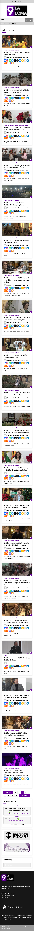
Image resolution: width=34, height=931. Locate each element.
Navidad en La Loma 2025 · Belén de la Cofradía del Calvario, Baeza (17, 394)
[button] (27, 20)
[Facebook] (5, 60)
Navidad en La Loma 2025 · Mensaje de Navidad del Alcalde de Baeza (16, 544)
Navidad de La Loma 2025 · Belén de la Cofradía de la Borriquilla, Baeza (17, 319)
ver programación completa (17, 824)
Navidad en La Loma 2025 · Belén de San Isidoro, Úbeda (16, 241)
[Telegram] (12, 60)
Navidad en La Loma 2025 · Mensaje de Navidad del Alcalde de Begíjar (16, 507)
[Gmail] (25, 60)
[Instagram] (7, 60)
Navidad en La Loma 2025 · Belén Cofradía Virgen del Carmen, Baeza (16, 621)
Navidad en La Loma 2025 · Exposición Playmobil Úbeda (17, 54)
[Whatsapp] (10, 60)
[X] (17, 60)
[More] (12, 63)
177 (16, 795)
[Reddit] (7, 63)
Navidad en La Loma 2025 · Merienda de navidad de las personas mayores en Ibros (17, 280)
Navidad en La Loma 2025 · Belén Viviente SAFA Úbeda (15, 356)
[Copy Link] (22, 60)
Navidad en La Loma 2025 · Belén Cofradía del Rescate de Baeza (15, 734)
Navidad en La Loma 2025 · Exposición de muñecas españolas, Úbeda (17, 166)
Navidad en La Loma (13, 50)
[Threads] (15, 60)
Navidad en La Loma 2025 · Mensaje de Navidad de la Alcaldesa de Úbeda (16, 431)
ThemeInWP (7, 928)
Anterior (8, 792)
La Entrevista (12, 125)
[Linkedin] (28, 60)
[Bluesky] (20, 60)
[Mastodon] (10, 63)
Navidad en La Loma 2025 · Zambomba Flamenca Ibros (13, 772)
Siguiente (24, 795)
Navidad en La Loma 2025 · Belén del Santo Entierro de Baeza (16, 91)
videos (5, 50)
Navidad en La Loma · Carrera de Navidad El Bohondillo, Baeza (15, 204)
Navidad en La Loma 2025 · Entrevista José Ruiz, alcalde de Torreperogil (17, 696)
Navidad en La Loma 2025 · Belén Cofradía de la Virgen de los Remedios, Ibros (17, 583)
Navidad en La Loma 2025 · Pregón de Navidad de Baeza (17, 659)
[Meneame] (5, 63)
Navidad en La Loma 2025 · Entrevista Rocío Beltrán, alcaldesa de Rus (17, 129)
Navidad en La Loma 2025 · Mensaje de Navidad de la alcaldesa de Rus (16, 469)
